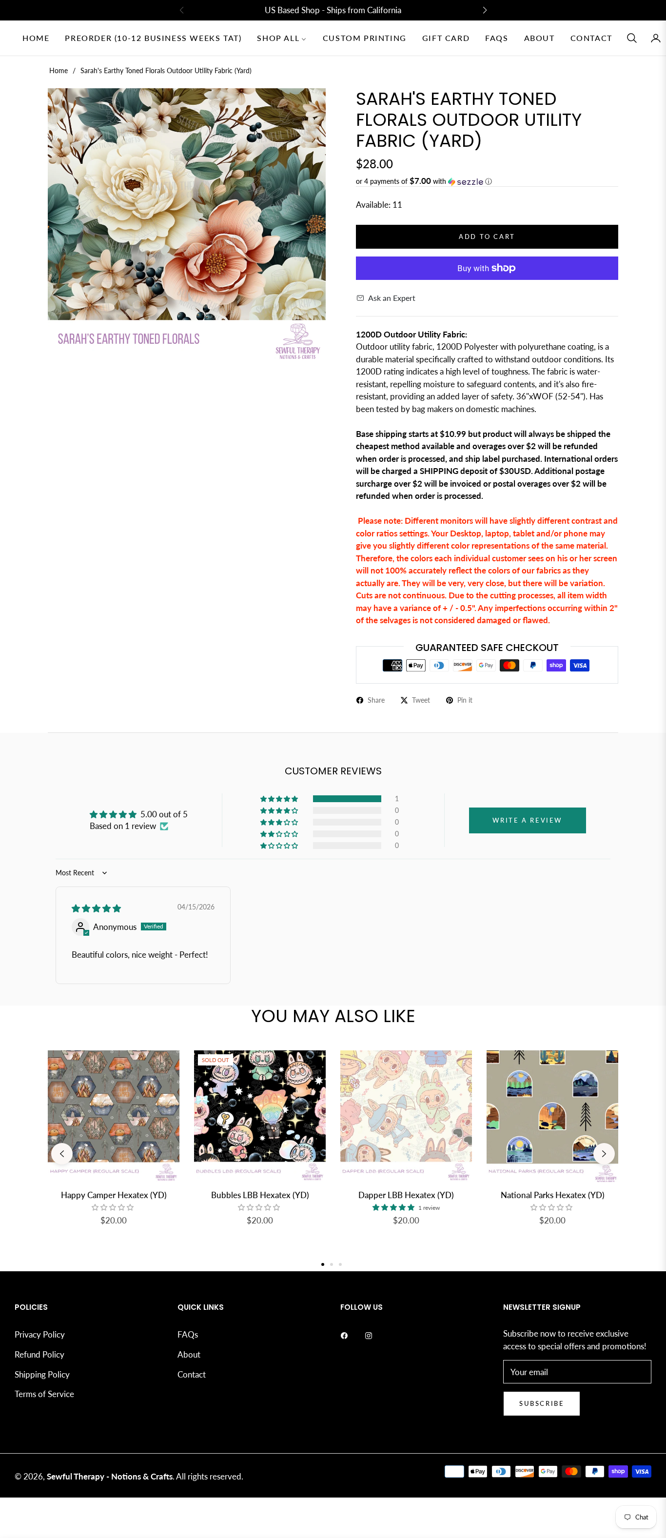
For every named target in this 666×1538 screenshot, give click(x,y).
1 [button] (322, 1264)
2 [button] (331, 1264)
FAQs (187, 1334)
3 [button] (340, 1264)
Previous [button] (62, 1153)
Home (58, 70)
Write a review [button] (527, 820)
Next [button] (604, 1153)
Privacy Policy (40, 1334)
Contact (191, 1374)
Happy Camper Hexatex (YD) (114, 1195)
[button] (632, 38)
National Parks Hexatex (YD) (553, 1195)
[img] (96, 908)
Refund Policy (39, 1354)
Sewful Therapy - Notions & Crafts (110, 1476)
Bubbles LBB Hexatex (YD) (260, 1195)
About (188, 1354)
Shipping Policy (42, 1374)
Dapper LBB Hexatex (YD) (406, 1195)
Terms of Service (44, 1394)
